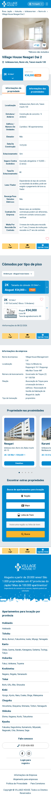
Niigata (13, 674)
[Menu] (47, 4)
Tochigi (44, 650)
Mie (14, 685)
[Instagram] (29, 753)
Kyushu (6, 721)
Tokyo (5, 653)
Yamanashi (22, 674)
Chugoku (7, 700)
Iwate (28, 639)
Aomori (11, 639)
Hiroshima (6, 706)
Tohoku (6, 633)
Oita (13, 730)
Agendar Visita (42, 247)
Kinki (4, 689)
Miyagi (35, 639)
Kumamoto (27, 727)
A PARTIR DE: (29, 72)
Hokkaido (7, 623)
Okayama (16, 706)
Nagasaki (6, 730)
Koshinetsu (8, 668)
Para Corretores (37, 783)
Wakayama (38, 695)
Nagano (5, 674)
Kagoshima (16, 727)
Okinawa (20, 730)
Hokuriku (7, 658)
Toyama (20, 663)
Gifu (9, 685)
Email (27, 247)
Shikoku (6, 711)
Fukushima (20, 639)
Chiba (4, 650)
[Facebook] (22, 753)
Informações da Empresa (25, 775)
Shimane (25, 706)
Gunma (11, 650)
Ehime (5, 716)
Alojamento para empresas (25, 779)
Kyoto (11, 695)
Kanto (5, 644)
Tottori (33, 706)
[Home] (25, 567)
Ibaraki (18, 650)
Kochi (19, 716)
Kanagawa (27, 650)
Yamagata (43, 639)
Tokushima (28, 716)
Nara (17, 695)
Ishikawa (12, 663)
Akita (4, 639)
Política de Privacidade (16, 783)
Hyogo (5, 695)
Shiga (29, 695)
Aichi (4, 685)
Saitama (36, 650)
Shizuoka (20, 685)
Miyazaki (36, 727)
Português (36, 4)
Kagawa (12, 716)
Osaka (23, 695)
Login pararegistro (25, 762)
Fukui (4, 663)
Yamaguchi (42, 706)
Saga (27, 730)
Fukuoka (6, 727)
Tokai (5, 679)
